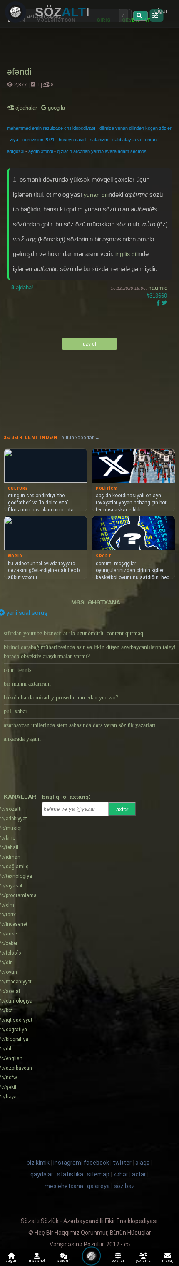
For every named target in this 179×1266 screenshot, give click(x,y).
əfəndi (19, 71)
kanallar (20, 796)
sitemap (98, 1174)
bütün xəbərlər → (80, 437)
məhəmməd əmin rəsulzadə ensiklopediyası (51, 127)
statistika (70, 1174)
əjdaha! (22, 287)
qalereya (98, 1186)
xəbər (120, 1174)
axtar (122, 809)
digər (161, 10)
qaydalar (41, 1174)
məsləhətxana (95, 602)
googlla (55, 108)
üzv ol (89, 344)
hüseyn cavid (72, 139)
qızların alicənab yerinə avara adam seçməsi (102, 151)
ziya (14, 139)
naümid (158, 287)
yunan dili (96, 194)
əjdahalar (27, 108)
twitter (122, 1162)
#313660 (157, 296)
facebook (96, 1162)
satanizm (99, 139)
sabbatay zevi (126, 139)
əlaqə (142, 1162)
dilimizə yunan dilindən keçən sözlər (135, 127)
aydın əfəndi (40, 151)
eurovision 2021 (38, 139)
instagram (67, 1162)
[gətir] (140, 16)
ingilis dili (127, 254)
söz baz (124, 1186)
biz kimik (39, 1162)
